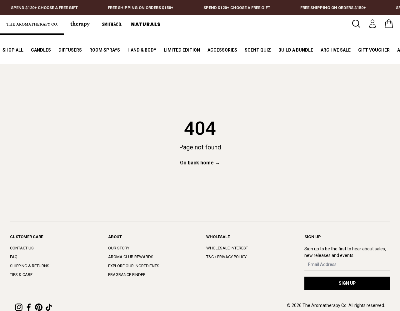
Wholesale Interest (227, 248)
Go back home (200, 163)
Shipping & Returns (29, 265)
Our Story (118, 248)
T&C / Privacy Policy (226, 256)
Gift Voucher (374, 50)
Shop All (12, 50)
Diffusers (70, 50)
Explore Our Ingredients (133, 265)
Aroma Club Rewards (130, 256)
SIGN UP (347, 283)
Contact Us (22, 248)
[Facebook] (28, 307)
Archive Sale (336, 50)
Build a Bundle (295, 50)
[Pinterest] (38, 307)
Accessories (222, 50)
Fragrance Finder (127, 274)
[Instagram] (18, 307)
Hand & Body (142, 50)
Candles (41, 50)
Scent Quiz (258, 50)
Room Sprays (104, 50)
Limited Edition (182, 50)
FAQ (14, 256)
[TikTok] (48, 307)
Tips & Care (21, 274)
